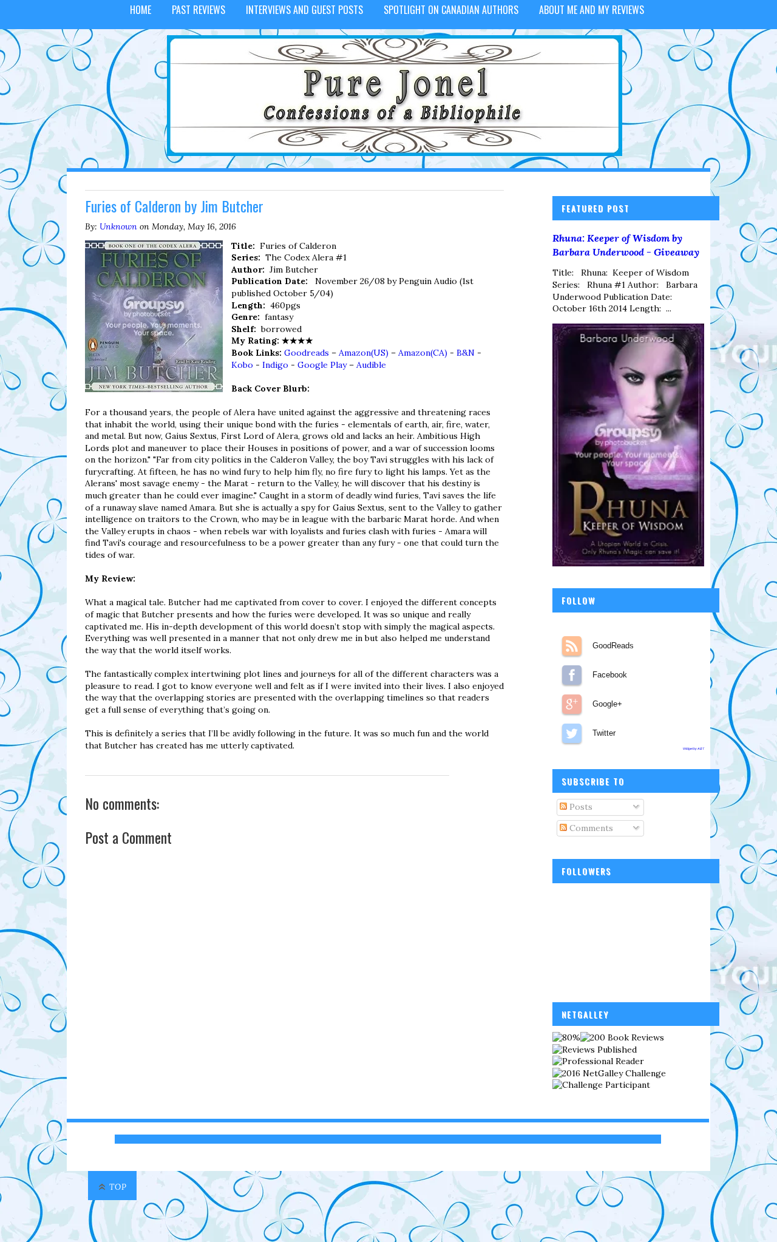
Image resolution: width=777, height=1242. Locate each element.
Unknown (118, 226)
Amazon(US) (363, 352)
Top (118, 1187)
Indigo (275, 364)
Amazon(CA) (422, 352)
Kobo (242, 364)
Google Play (322, 364)
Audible (371, 364)
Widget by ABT (693, 748)
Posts (579, 806)
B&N (465, 352)
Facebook (572, 675)
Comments (590, 828)
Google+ (572, 704)
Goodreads (306, 352)
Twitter (572, 733)
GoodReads (572, 646)
